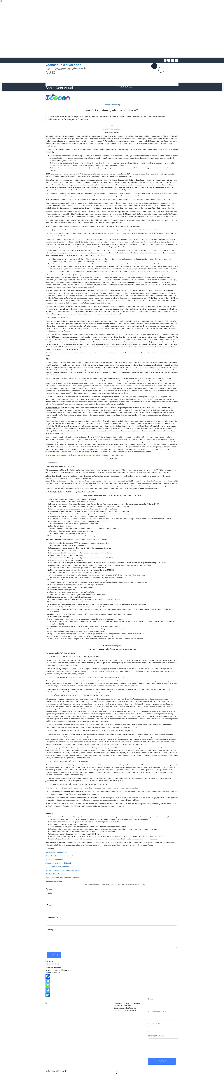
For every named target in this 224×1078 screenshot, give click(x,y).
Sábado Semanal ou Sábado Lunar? (60, 867)
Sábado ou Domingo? (54, 859)
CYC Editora (85, 1004)
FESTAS (102, 82)
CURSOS (75, 82)
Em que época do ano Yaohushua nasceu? (63, 877)
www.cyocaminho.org (112, 104)
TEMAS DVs (89, 82)
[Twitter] (52, 98)
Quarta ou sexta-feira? (54, 881)
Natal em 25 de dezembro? (56, 874)
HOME (54, 82)
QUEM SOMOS (162, 82)
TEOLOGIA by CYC (116, 82)
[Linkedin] (64, 98)
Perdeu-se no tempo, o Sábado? (58, 863)
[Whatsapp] (56, 98)
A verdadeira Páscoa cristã (56, 852)
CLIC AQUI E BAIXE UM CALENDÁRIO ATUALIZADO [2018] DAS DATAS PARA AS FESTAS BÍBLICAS (84, 455)
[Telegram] (60, 98)
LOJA (172, 68)
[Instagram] (68, 98)
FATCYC (84, 1010)
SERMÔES (148, 82)
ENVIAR (54, 955)
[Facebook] (48, 98)
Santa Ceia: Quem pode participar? (59, 856)
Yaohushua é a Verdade (65, 68)
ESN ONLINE (133, 82)
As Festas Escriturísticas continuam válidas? (64, 870)
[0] (163, 70)
